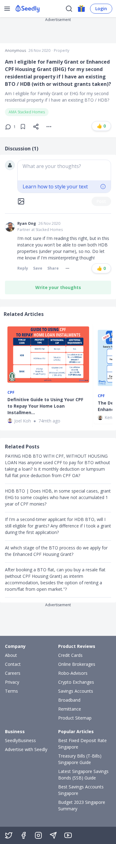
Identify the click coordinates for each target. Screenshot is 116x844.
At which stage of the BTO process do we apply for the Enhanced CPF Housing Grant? (56, 551)
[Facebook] (23, 835)
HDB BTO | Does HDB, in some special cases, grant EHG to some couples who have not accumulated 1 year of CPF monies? (58, 497)
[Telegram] (53, 835)
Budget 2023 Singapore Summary (81, 805)
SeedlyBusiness (20, 740)
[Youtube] (68, 835)
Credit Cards (70, 655)
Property (61, 50)
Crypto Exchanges (76, 682)
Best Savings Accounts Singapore (81, 790)
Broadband (69, 700)
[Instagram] (38, 835)
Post (101, 201)
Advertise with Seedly (26, 749)
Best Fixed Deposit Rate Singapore (82, 743)
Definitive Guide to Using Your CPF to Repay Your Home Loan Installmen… (45, 406)
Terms (11, 691)
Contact (13, 664)
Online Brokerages (76, 664)
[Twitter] (8, 835)
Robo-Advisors (73, 673)
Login (101, 8)
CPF (11, 392)
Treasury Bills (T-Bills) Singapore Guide (79, 759)
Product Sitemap (75, 718)
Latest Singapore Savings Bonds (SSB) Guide (83, 774)
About (11, 655)
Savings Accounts (75, 691)
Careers (12, 673)
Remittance (69, 709)
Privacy (12, 682)
